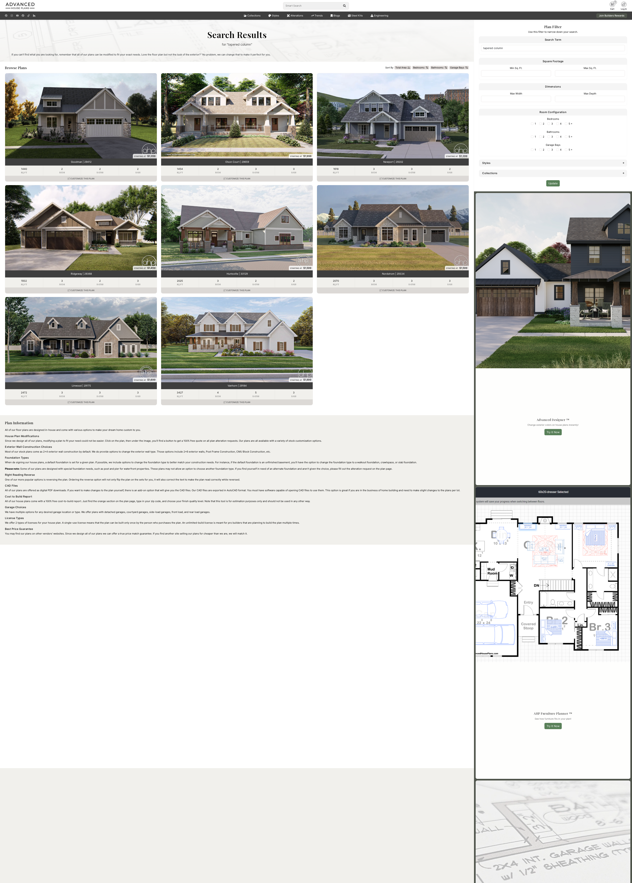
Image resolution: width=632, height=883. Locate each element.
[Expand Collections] (623, 173)
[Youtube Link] (17, 15)
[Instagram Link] (12, 15)
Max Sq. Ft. (590, 68)
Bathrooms (437, 67)
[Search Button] (344, 5)
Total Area (401, 67)
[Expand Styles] (623, 163)
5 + (570, 123)
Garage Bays (457, 67)
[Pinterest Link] (6, 15)
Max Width (516, 93)
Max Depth (590, 93)
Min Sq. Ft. (516, 68)
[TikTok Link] (28, 15)
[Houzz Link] (34, 15)
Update (553, 183)
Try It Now (553, 432)
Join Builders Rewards (611, 15)
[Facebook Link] (23, 15)
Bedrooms (419, 67)
